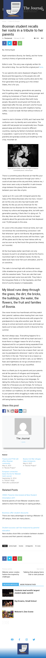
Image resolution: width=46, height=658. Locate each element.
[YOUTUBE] (12, 640)
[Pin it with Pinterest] (16, 411)
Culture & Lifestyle (14, 21)
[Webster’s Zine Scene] (7, 614)
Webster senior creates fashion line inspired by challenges (10, 574)
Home (4, 21)
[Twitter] (9, 43)
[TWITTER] (34, 640)
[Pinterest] (15, 43)
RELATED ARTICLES (11, 584)
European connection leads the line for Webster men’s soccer (11, 474)
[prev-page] (3, 622)
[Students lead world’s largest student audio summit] (7, 593)
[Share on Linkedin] (20, 411)
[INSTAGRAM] (27, 640)
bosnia (21, 546)
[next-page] (7, 622)
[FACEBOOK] (19, 640)
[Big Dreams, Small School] (7, 603)
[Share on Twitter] (8, 411)
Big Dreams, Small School (26, 601)
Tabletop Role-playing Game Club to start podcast (33, 573)
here (41, 67)
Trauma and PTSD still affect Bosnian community (10, 461)
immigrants (29, 546)
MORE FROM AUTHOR (28, 584)
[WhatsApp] (20, 43)
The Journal (8, 38)
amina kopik (13, 546)
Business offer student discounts (15, 513)
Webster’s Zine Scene (24, 612)
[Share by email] (24, 411)
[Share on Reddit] (12, 411)
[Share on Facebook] (4, 411)
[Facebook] (4, 43)
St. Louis (37, 546)
